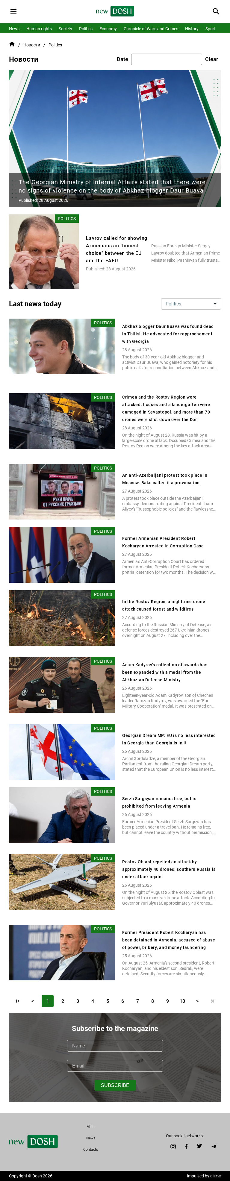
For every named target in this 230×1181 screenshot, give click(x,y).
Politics (86, 28)
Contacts (90, 1149)
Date (122, 59)
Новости (31, 45)
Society (65, 28)
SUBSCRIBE (115, 1085)
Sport (210, 28)
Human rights (39, 28)
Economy (108, 28)
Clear (211, 59)
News (14, 28)
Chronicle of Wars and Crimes (151, 28)
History (192, 28)
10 (182, 1001)
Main (91, 1127)
